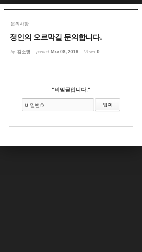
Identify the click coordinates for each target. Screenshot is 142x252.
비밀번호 (35, 105)
